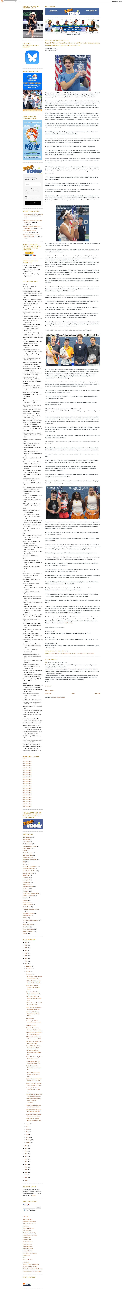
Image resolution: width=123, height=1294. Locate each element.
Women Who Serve (28, 1260)
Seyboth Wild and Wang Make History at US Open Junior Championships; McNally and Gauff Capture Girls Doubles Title (72, 44)
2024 (26, 948)
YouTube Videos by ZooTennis (31, 1264)
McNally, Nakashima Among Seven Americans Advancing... (33, 1100)
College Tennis (27, 848)
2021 (26, 956)
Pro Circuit (26, 889)
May (27, 1132)
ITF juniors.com (27, 1230)
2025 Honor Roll (27, 761)
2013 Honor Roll (27, 788)
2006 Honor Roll (27, 804)
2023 (26, 950)
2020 (26, 958)
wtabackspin (26, 1262)
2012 (26, 1159)
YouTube (25, 933)
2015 (26, 1151)
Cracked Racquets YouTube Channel (32, 1271)
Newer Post (48, 693)
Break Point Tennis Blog (29, 1221)
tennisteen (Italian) (27, 1251)
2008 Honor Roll (27, 799)
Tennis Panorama (27, 1244)
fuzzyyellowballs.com (28, 1228)
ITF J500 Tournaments (29, 868)
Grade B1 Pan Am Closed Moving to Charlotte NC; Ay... (33, 1074)
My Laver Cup (30, 1018)
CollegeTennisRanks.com (29, 1224)
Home (73, 693)
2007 (26, 1172)
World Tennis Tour (28, 931)
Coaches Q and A (27, 844)
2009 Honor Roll (27, 797)
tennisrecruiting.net (28, 1248)
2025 (26, 945)
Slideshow (25, 900)
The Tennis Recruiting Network (31, 909)
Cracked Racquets (27, 853)
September (29, 974)
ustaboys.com (26, 1255)
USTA (24, 918)
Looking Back (26, 880)
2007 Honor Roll (27, 802)
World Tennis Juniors (28, 929)
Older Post (97, 693)
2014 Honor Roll (27, 786)
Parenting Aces (27, 1237)
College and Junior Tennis (29, 846)
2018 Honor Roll (27, 777)
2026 (26, 942)
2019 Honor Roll (27, 775)
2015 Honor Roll (27, 784)
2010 (26, 1164)
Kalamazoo (25, 877)
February (28, 1140)
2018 (26, 964)
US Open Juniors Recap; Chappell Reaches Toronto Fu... (33, 1052)
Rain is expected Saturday (29, 230)
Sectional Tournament (28, 895)
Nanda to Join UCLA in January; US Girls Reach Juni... (33, 987)
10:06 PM (65, 651)
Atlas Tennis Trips (27, 1219)
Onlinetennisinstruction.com (30, 1235)
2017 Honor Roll (27, 779)
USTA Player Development (30, 1253)
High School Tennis (28, 855)
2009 (26, 1167)
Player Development (28, 886)
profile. (34, 1195)
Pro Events (90, 653)
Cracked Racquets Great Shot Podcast (32, 1269)
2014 (26, 1154)
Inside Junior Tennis (28, 857)
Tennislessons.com (28, 1246)
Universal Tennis (27, 915)
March (28, 1137)
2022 (26, 953)
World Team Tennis (28, 924)
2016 (26, 1148)
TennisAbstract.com (28, 1242)
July (27, 1126)
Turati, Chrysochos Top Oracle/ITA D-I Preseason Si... (33, 1068)
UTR (24, 922)
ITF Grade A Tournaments (77, 653)
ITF (24, 864)
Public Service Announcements (31, 893)
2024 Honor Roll (27, 763)
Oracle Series (26, 884)
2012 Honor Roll (27, 790)
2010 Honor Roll (27, 795)
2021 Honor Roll (27, 770)
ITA (24, 862)
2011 (26, 1161)
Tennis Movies (26, 907)
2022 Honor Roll (27, 768)
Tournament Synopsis (28, 913)
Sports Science (26, 902)
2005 (26, 1177)
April (27, 1134)
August (28, 1124)
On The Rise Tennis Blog (29, 1233)
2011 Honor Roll (27, 793)
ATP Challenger (27, 837)
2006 (26, 1175)
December (29, 966)
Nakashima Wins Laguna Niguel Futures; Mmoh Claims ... (32, 1014)
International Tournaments (59, 653)
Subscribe (33, 203)
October (28, 971)
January (28, 1142)
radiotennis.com (27, 1239)
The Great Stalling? (31, 1025)
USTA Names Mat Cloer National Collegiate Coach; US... (33, 998)
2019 (26, 961)
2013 (26, 1156)
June (27, 1129)
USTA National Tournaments (30, 920)
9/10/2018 (48, 686)
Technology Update (28, 904)
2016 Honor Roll (27, 781)
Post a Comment (49, 690)
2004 (26, 1180)
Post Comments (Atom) (58, 697)
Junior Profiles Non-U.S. (29, 871)
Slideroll (25, 898)
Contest (25, 850)
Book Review (26, 839)
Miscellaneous (26, 882)
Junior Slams (26, 875)
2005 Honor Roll (27, 806)
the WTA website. (68, 623)
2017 (26, 1146)
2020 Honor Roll (27, 772)
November (29, 969)
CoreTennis (26, 1226)
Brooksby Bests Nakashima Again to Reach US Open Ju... (33, 1089)
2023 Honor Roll (27, 766)
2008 (26, 1169)
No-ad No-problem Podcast (30, 1266)
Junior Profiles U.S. (28, 873)
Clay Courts (26, 841)
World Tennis (26, 927)
